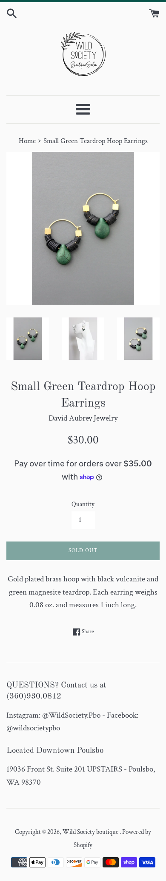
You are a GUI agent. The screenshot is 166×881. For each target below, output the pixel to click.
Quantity (83, 504)
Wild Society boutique (91, 832)
